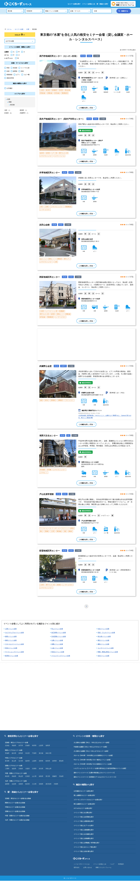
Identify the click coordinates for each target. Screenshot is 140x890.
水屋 (41, 206)
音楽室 (15, 68)
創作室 (42, 153)
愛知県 (61, 761)
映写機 (49, 469)
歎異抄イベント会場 (11, 656)
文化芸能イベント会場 (58, 636)
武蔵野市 (63, 366)
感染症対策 (10, 78)
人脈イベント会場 (11, 629)
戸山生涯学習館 (46, 494)
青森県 (14, 745)
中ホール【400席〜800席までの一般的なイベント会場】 (92, 760)
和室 (8, 68)
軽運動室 (54, 90)
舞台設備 (67, 90)
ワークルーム (43, 528)
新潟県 (7, 761)
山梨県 (34, 761)
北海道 (7, 745)
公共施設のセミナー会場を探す (84, 791)
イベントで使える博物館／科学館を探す (87, 843)
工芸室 (42, 90)
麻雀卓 (70, 531)
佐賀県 (14, 784)
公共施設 (96, 56)
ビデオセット (43, 472)
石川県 (21, 761)
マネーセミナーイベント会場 (14, 644)
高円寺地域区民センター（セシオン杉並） (58, 56)
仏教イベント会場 (57, 640)
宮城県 (27, 745)
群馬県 (21, 753)
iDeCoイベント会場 (57, 652)
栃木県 (14, 753)
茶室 (22, 71)
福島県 (48, 745)
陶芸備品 (59, 531)
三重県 (7, 768)
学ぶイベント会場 (57, 629)
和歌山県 (48, 768)
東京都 (83, 56)
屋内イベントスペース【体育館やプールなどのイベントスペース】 (95, 777)
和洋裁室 (42, 469)
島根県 (14, 776)
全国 (8, 99)
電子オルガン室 (63, 153)
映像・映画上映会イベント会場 (108, 652)
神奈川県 (48, 753)
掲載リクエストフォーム (103, 867)
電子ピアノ (67, 259)
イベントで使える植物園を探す (84, 838)
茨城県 (7, 753)
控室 (8, 71)
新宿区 (65, 494)
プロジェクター (69, 400)
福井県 (27, 761)
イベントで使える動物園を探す (84, 830)
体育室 (61, 90)
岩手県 (21, 745)
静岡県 (54, 761)
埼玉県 (27, 753)
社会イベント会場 (103, 629)
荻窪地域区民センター (49, 550)
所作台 (46, 400)
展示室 (48, 90)
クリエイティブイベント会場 (60, 656)
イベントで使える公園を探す (83, 812)
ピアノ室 (54, 153)
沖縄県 (56, 784)
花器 (65, 531)
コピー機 (26, 74)
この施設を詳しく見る (86, 108)
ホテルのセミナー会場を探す (83, 808)
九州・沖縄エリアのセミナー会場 (16, 781)
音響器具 (60, 400)
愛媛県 (54, 776)
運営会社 (76, 867)
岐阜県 (48, 761)
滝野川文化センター (48, 435)
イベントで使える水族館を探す (84, 834)
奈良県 (41, 768)
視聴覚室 (9, 74)
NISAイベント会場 (11, 648)
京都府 (21, 768)
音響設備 (49, 93)
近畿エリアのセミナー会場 (13, 765)
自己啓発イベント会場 (58, 632)
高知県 (61, 776)
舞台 (41, 531)
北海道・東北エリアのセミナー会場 (16, 742)
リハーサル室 (25, 68)
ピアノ (18, 74)
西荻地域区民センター (49, 277)
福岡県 (7, 784)
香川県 (48, 776)
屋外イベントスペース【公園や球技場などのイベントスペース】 (94, 772)
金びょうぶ (43, 259)
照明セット (51, 259)
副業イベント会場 (11, 636)
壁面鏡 (46, 531)
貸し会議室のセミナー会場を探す (84, 795)
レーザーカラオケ (45, 209)
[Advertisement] (70, 21)
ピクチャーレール (59, 156)
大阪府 (27, 768)
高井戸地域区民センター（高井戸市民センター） (61, 119)
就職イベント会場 (57, 644)
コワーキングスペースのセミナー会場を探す (88, 799)
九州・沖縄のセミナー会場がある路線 (17, 820)
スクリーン (65, 528)
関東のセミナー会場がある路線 (15, 803)
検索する (124, 11)
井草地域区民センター (49, 172)
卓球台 (72, 528)
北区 (68, 435)
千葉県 (34, 753)
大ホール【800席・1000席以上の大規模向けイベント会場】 (93, 755)
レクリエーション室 (51, 311)
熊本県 (27, 784)
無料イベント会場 (11, 640)
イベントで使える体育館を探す (84, 817)
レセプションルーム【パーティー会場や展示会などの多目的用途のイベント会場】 (100, 768)
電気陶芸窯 (65, 93)
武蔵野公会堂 (45, 366)
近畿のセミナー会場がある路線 (15, 811)
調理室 (15, 71)
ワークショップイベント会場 (14, 652)
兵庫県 (34, 768)
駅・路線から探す (102, 4)
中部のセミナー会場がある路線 (15, 807)
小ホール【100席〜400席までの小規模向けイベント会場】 (93, 764)
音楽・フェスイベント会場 (106, 632)
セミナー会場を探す (74, 4)
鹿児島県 (48, 784)
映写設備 (56, 93)
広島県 (27, 776)
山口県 (34, 776)
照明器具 (53, 400)
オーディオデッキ (55, 528)
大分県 (34, 784)
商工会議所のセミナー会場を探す (84, 804)
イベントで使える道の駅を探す (84, 851)
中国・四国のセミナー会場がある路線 (17, 815)
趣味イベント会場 (103, 644)
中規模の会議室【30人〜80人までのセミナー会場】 (91, 747)
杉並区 (89, 56)
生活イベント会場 (103, 656)
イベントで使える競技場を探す (84, 821)
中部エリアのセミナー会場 (13, 758)
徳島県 (41, 776)
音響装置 (59, 259)
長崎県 (21, 784)
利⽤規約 (121, 864)
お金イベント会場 (57, 648)
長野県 (41, 761)
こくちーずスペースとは (81, 864)
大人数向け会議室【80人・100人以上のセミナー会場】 (92, 742)
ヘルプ (112, 864)
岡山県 (21, 776)
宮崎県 (41, 784)
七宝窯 (52, 531)
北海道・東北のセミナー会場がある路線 (18, 798)
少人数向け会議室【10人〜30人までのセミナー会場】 (91, 751)
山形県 (41, 745)
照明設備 (42, 93)
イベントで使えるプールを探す (84, 825)
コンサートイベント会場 (105, 648)
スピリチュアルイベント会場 (14, 632)
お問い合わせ (87, 867)
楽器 (41, 400)
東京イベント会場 (103, 640)
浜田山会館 (44, 225)
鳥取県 (7, 776)
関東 (10, 102)
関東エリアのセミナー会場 (13, 750)
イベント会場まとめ (88, 4)
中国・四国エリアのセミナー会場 (16, 773)
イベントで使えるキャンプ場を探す (85, 847)
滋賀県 (14, 768)
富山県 (14, 761)
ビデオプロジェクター (46, 156)
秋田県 (34, 745)
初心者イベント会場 (104, 636)
